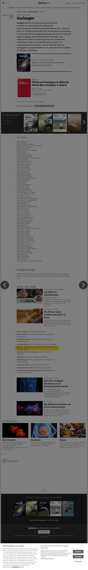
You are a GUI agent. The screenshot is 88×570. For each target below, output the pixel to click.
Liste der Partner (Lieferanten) (47, 558)
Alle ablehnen (78, 556)
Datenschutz (15, 567)
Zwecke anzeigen (78, 561)
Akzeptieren (78, 551)
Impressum (21, 567)
